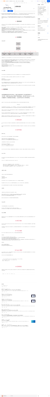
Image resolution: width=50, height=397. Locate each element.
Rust (5, 319)
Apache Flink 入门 (40, 23)
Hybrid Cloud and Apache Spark (41, 30)
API (11, 324)
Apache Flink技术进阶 (40, 27)
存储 (4, 309)
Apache (8, 304)
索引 (9, 273)
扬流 (2, 304)
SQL (5, 273)
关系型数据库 (4, 285)
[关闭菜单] (1, 1)
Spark (14, 273)
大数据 (6, 304)
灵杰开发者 (3, 319)
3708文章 (11, 395)
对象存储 (9, 319)
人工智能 (8, 324)
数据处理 (8, 309)
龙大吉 (2, 309)
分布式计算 (12, 273)
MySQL (7, 285)
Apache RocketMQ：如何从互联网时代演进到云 (43, 20)
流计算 (7, 273)
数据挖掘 (6, 309)
